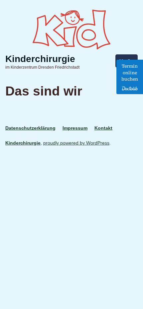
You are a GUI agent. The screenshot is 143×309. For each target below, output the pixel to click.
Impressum (75, 128)
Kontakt (103, 128)
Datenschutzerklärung (30, 128)
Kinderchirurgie (40, 59)
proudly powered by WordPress (76, 143)
